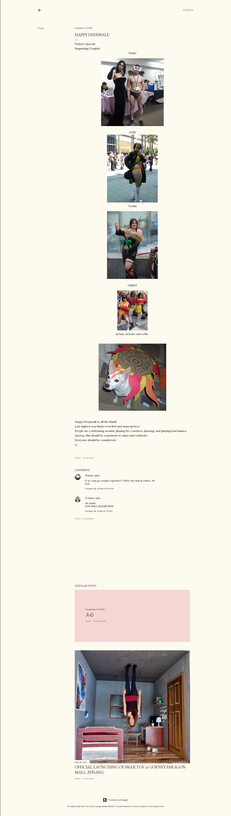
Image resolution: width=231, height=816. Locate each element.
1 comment (88, 778)
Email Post (88, 458)
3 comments (100, 621)
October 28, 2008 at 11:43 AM (99, 488)
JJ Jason (90, 498)
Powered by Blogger (118, 800)
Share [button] (41, 28)
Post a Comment (84, 518)
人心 (90, 614)
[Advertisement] (132, 552)
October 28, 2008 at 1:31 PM (98, 511)
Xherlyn (89, 475)
